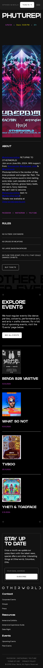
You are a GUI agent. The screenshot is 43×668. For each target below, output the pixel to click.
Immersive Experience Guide (13, 625)
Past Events (7, 646)
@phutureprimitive (10, 157)
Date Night (6, 629)
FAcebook (11, 658)
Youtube (33, 658)
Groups (5, 604)
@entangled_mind (28, 166)
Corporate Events (9, 599)
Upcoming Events (9, 641)
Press (4, 608)
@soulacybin (13, 166)
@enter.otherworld (11, 195)
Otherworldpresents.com (13, 201)
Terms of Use (14, 661)
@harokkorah (8, 169)
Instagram (22, 658)
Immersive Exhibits (9, 620)
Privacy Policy (29, 661)
